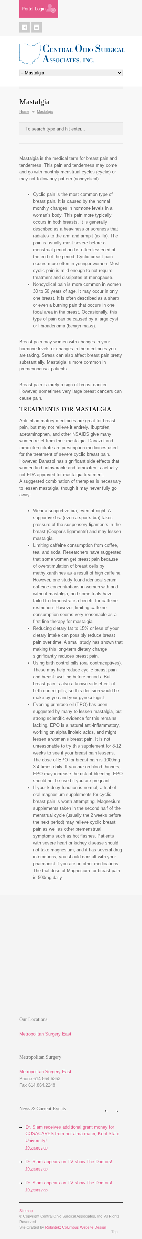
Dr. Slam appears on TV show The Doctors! (69, 1161)
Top (114, 1232)
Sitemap (26, 1211)
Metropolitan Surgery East (45, 1034)
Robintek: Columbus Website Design (75, 1227)
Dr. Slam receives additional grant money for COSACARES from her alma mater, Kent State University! (72, 1133)
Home (24, 111)
